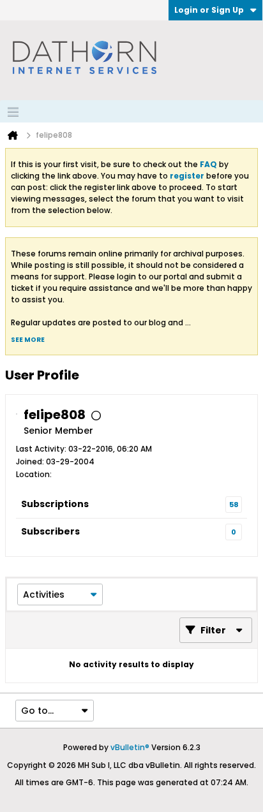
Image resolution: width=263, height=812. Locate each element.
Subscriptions (55, 504)
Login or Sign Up (209, 9)
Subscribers (50, 531)
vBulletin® (129, 747)
